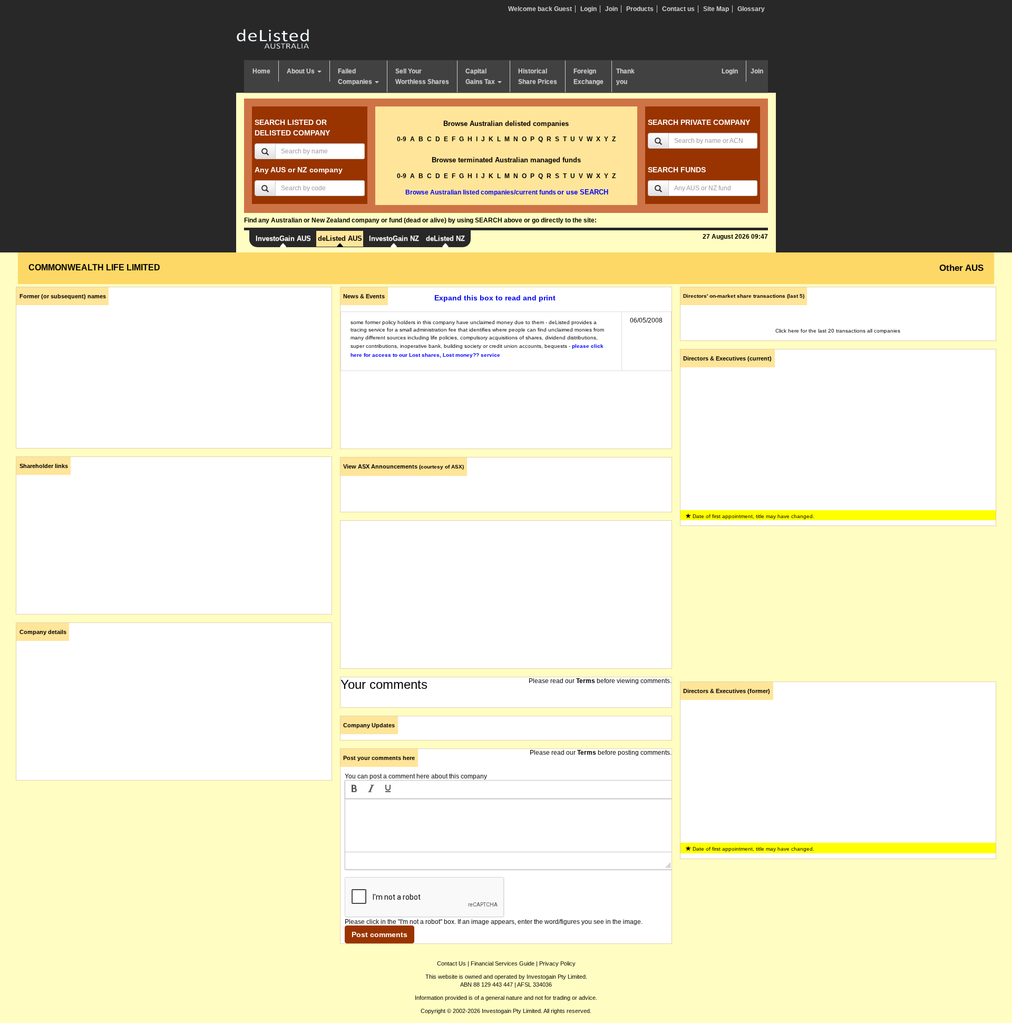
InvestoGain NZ (394, 238)
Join (611, 9)
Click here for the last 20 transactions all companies (837, 331)
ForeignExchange (588, 76)
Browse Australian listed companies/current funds (480, 192)
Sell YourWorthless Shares (422, 76)
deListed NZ (445, 238)
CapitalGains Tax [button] (481, 76)
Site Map (716, 9)
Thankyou (625, 76)
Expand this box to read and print (495, 298)
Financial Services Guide (502, 963)
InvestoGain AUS (283, 238)
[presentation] (354, 789)
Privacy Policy (557, 963)
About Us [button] (301, 71)
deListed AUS (340, 238)
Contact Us (451, 963)
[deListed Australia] (273, 38)
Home (261, 71)
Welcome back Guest (540, 9)
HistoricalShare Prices (537, 76)
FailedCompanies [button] (356, 76)
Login (588, 9)
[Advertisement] (174, 862)
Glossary (751, 9)
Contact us (678, 9)
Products (640, 9)
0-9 (401, 139)
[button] (354, 789)
